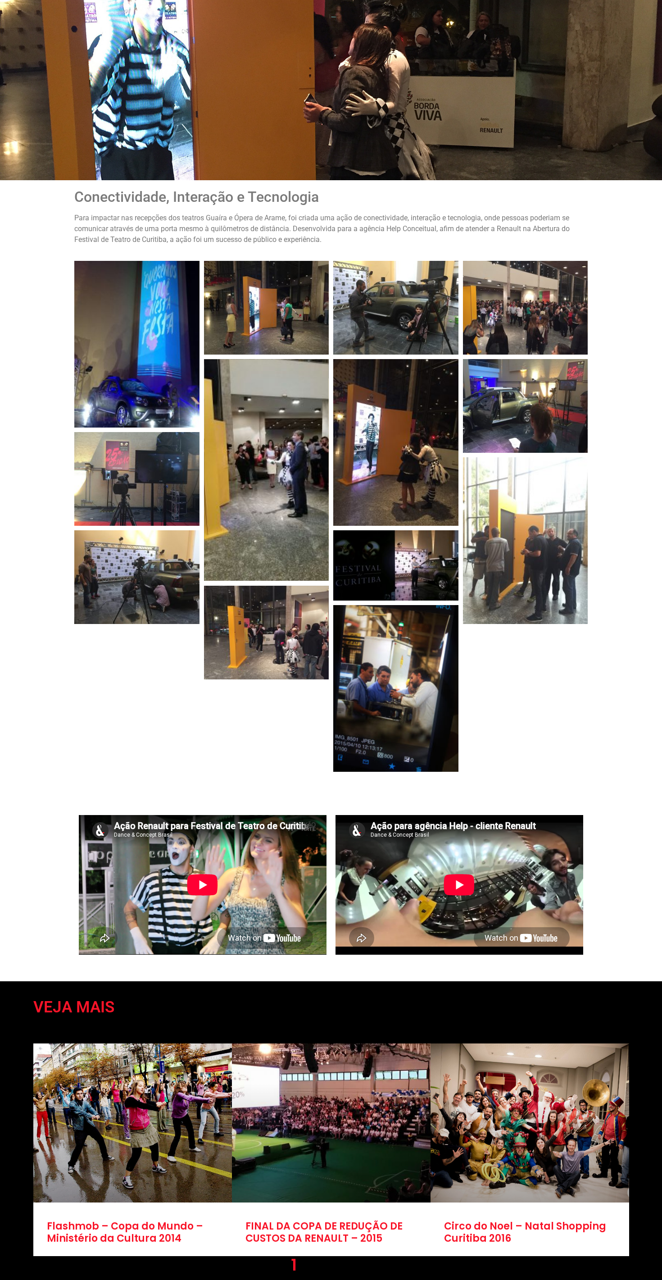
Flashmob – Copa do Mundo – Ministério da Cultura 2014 (125, 1232)
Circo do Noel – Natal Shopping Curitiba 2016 (525, 1232)
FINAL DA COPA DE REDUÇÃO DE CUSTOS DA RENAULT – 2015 (324, 1232)
